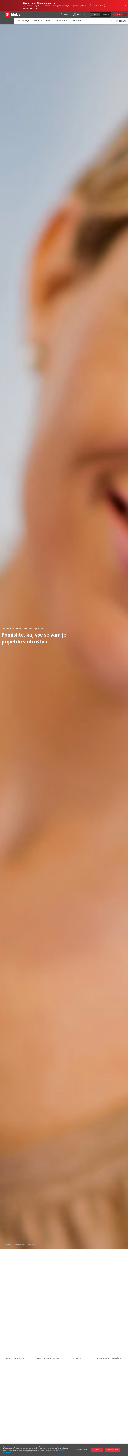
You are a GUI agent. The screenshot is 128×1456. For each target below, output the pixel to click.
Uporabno (77, 21)
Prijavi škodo (97, 5)
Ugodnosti (62, 21)
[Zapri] (125, 1449)
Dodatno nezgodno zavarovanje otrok (25, 1244)
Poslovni (105, 14)
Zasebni (95, 14)
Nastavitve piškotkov (82, 1450)
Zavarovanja (23, 21)
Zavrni (97, 1450)
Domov (8, 1244)
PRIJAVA (122, 21)
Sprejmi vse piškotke (112, 1450)
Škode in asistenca (43, 21)
